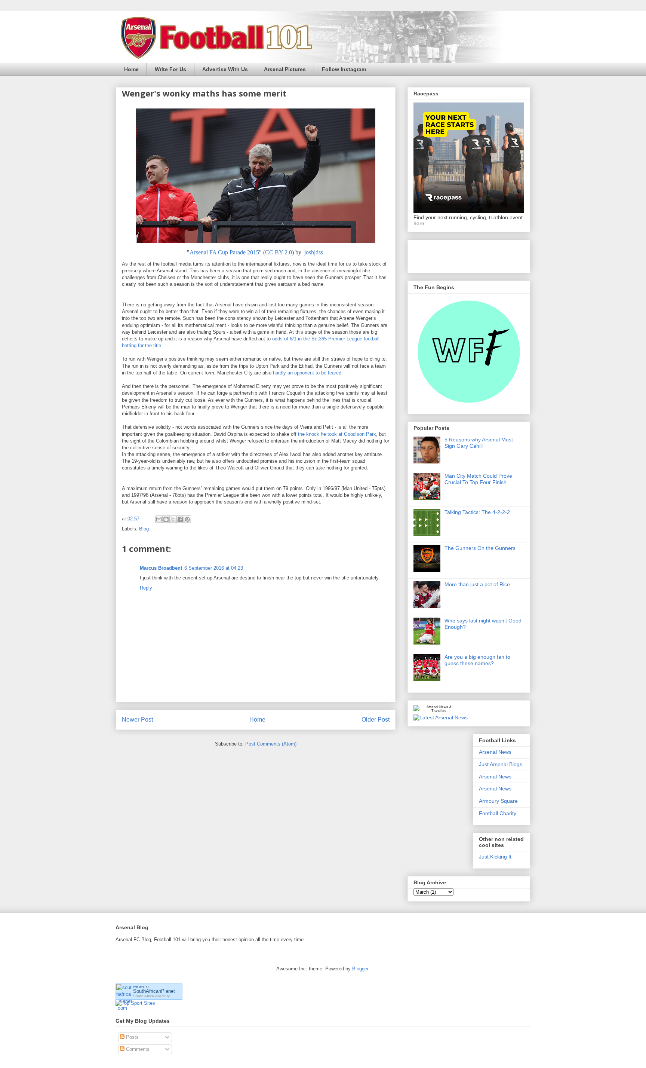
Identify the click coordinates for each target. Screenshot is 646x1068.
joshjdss (313, 252)
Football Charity (497, 813)
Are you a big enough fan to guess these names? (477, 660)
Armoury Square (498, 801)
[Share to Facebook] (180, 519)
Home (131, 69)
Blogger (360, 968)
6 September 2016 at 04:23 (213, 568)
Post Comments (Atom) (270, 744)
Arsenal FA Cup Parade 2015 (224, 252)
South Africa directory (151, 996)
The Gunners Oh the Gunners (480, 548)
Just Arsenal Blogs (500, 764)
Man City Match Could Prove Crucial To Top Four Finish (478, 479)
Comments (137, 1049)
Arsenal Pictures (285, 69)
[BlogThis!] (166, 519)
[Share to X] (173, 519)
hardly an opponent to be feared (307, 373)
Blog (144, 529)
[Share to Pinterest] (187, 519)
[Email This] (159, 519)
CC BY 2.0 (278, 252)
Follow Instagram (344, 69)
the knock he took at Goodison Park (337, 434)
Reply (146, 588)
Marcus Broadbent (161, 568)
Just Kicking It (495, 857)
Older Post (376, 719)
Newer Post (137, 719)
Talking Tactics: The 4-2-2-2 (477, 512)
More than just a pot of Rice (477, 584)
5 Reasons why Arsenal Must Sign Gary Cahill (478, 443)
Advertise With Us (225, 69)
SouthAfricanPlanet (154, 991)
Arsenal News (495, 752)
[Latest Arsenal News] (440, 717)
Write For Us (170, 69)
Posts (131, 1037)
